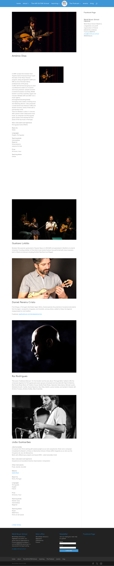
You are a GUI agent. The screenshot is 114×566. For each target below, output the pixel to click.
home (19, 3)
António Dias (19, 56)
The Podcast (74, 3)
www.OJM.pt (15, 473)
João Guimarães (21, 442)
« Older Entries (16, 525)
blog (92, 3)
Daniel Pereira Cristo (23, 302)
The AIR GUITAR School (40, 3)
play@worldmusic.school (91, 33)
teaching (54, 3)
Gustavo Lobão (20, 243)
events (85, 3)
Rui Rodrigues (19, 376)
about (25, 3)
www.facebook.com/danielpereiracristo (30, 314)
